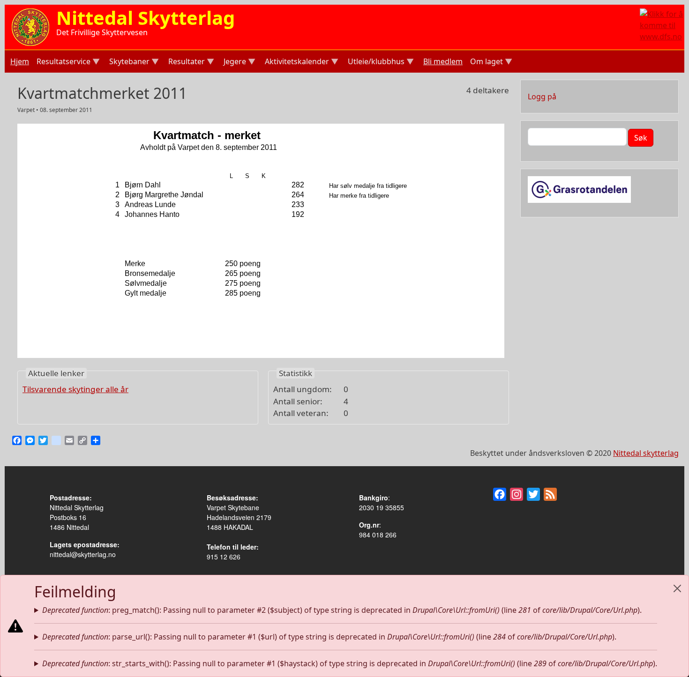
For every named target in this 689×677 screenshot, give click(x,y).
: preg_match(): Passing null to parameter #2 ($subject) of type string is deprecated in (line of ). (342, 610)
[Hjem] (30, 26)
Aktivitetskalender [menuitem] (296, 62)
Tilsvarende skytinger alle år (75, 389)
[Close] (677, 588)
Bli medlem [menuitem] (443, 61)
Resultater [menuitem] (185, 62)
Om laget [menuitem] (485, 62)
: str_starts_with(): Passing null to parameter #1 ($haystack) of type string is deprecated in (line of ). (349, 663)
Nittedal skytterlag (646, 453)
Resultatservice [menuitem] (62, 62)
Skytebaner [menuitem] (128, 62)
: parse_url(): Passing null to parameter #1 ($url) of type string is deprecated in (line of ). (329, 637)
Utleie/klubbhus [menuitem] (375, 62)
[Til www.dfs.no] (662, 24)
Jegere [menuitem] (234, 62)
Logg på (542, 96)
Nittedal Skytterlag (145, 17)
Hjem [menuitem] (19, 61)
